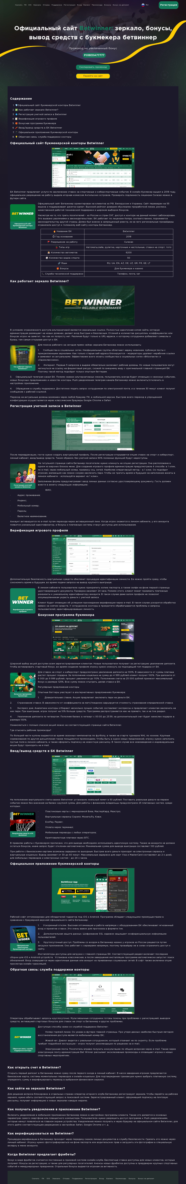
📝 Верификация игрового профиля (36, 119)
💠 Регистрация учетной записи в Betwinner (41, 114)
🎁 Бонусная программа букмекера (35, 123)
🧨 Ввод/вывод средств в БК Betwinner (39, 128)
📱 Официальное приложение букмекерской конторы (47, 132)
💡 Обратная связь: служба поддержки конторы (43, 137)
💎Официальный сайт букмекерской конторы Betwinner (48, 105)
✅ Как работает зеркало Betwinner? (36, 110)
